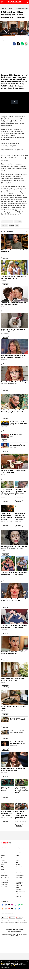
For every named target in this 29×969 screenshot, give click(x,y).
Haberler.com (4, 873)
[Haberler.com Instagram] (12, 904)
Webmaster (18, 889)
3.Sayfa (3, 866)
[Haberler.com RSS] (2, 908)
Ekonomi (3, 855)
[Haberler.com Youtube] (9, 908)
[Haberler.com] (6, 843)
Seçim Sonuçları (5, 880)
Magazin (3, 860)
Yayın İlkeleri (25, 847)
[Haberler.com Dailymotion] (18, 908)
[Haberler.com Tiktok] (12, 908)
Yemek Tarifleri (4, 886)
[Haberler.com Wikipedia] (5, 908)
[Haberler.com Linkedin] (15, 904)
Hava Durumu (4, 875)
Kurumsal (18, 873)
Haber (9, 931)
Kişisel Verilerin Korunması (19, 883)
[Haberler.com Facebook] (5, 904)
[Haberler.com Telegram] (15, 908)
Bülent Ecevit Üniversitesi (7, 221)
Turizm (17, 862)
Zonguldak (11, 225)
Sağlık (17, 855)
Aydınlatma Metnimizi (14, 965)
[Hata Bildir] (15, 934)
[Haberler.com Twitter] (9, 904)
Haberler (3, 853)
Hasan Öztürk (5, 225)
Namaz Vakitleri (5, 877)
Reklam (9, 847)
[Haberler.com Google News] (2, 904)
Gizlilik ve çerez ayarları (7, 934)
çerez (2, 963)
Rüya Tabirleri (4, 884)
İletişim (14, 847)
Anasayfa (3, 8)
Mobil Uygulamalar (20, 891)
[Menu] (2, 2)
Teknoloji (18, 857)
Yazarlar (18, 864)
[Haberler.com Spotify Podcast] (22, 904)
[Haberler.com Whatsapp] (18, 904)
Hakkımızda (3, 847)
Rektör (17, 225)
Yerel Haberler (19, 866)
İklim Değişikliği (18, 221)
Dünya (2, 869)
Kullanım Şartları (20, 875)
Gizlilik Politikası (19, 877)
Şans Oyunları (4, 882)
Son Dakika (4, 862)
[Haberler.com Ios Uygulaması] (4, 917)
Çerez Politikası (19, 880)
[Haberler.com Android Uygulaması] (12, 917)
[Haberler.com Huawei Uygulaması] (19, 917)
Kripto (2, 864)
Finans (17, 860)
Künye (19, 847)
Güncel (10, 8)
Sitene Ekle (18, 896)
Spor (2, 857)
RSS (17, 894)
